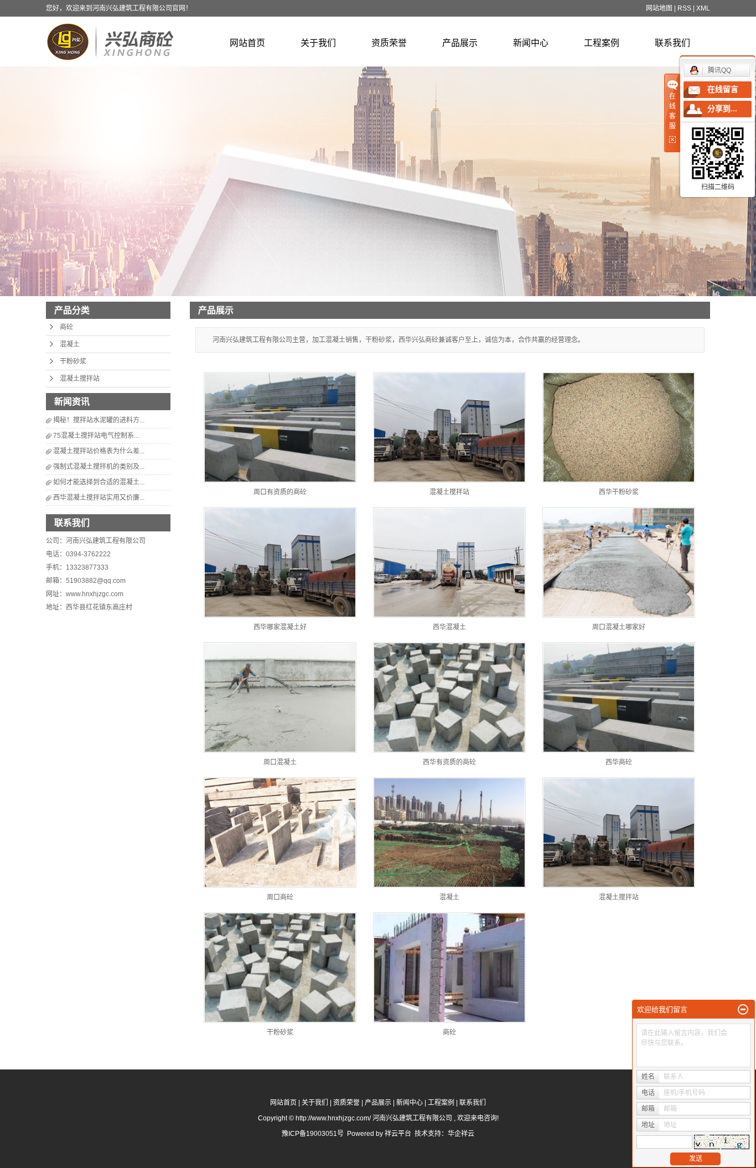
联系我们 (672, 43)
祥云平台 (398, 1134)
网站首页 (247, 43)
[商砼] (449, 967)
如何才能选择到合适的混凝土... (98, 482)
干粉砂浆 (73, 361)
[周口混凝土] (280, 697)
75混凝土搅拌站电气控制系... (96, 436)
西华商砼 (618, 762)
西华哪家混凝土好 (280, 627)
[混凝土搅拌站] (449, 427)
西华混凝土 (449, 627)
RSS (684, 8)
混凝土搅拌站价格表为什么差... (98, 451)
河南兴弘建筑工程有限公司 (106, 541)
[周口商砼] (280, 832)
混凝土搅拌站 (80, 379)
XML (703, 8)
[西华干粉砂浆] (618, 427)
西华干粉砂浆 (619, 492)
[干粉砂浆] (280, 967)
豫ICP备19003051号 (313, 1134)
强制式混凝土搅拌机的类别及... (98, 467)
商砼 (66, 327)
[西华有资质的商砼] (449, 697)
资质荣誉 (389, 43)
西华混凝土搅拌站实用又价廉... (98, 498)
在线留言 (722, 89)
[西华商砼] (618, 697)
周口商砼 (280, 897)
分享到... (722, 109)
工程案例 (601, 43)
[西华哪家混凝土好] (280, 562)
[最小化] (743, 1009)
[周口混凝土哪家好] (618, 562)
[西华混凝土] (449, 562)
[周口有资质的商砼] (280, 427)
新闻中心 (530, 43)
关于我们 (318, 43)
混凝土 (70, 344)
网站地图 (659, 8)
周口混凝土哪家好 (618, 627)
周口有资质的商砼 (280, 492)
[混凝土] (449, 832)
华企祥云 (461, 1134)
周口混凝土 (280, 762)
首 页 (659, 310)
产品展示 (460, 43)
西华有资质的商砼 (449, 762)
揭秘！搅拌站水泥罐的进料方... (98, 420)
